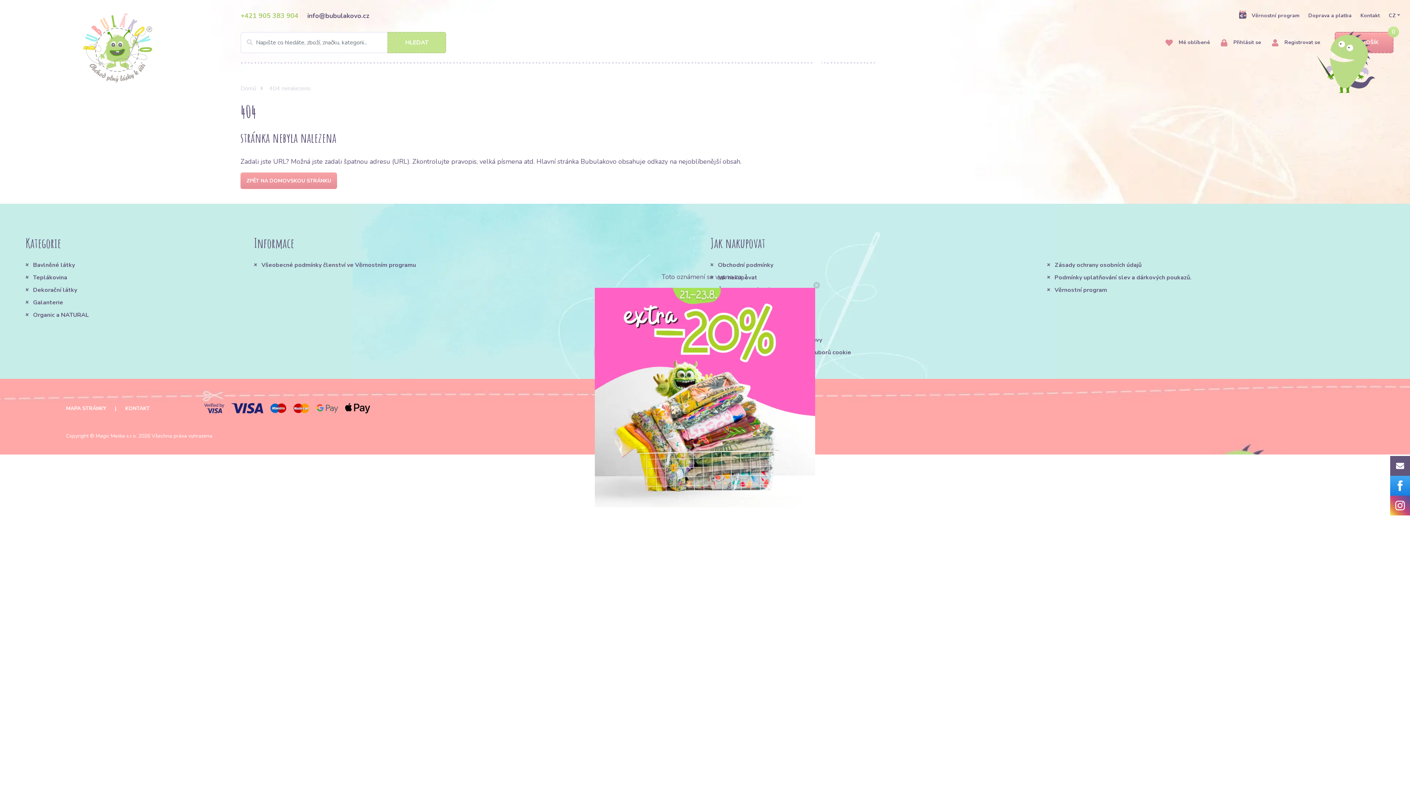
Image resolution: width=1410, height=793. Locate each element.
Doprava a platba (1330, 15)
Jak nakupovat (737, 278)
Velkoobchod (736, 327)
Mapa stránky (86, 408)
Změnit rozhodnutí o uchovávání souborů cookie (784, 352)
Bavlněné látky (54, 265)
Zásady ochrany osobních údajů (1098, 265)
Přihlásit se (1246, 42)
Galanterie (48, 302)
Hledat (417, 43)
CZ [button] (1392, 15)
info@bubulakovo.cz (338, 15)
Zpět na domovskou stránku (288, 180)
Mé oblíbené (1193, 42)
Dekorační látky (55, 290)
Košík (1370, 42)
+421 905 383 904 (270, 15)
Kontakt (1370, 15)
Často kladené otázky (749, 290)
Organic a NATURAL (61, 315)
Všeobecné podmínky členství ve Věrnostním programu (338, 265)
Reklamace (733, 315)
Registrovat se (1301, 42)
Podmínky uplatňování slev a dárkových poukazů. (1123, 278)
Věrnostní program (1275, 15)
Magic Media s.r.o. (116, 435)
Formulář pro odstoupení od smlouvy (770, 340)
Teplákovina (50, 278)
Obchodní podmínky (745, 265)
